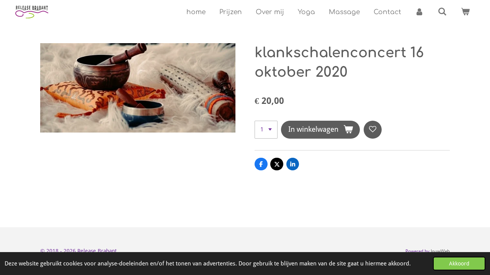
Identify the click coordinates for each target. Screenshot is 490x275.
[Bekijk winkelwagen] (465, 12)
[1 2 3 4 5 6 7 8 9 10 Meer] (266, 130)
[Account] (419, 12)
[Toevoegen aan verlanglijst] (373, 130)
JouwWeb (440, 251)
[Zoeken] (442, 12)
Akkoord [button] (459, 263)
